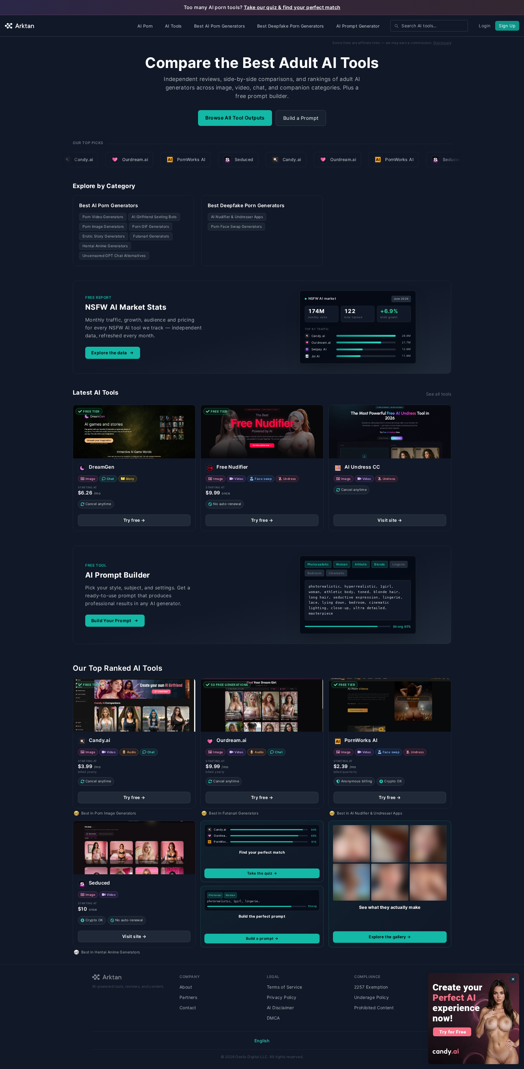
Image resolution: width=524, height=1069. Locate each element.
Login (484, 25)
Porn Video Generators (102, 216)
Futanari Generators (151, 236)
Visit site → (390, 520)
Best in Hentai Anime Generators (110, 952)
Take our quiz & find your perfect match (292, 7)
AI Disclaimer (280, 1007)
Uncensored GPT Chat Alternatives (114, 255)
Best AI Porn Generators (219, 26)
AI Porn (145, 26)
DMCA (273, 1017)
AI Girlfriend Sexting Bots (154, 216)
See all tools (438, 393)
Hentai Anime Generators (105, 246)
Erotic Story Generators (103, 236)
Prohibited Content (374, 1007)
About (186, 987)
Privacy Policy (282, 997)
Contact (188, 1007)
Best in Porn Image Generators (108, 813)
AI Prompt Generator (358, 26)
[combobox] (429, 26)
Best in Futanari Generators (233, 813)
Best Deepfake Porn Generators (290, 26)
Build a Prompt (301, 118)
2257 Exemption (371, 987)
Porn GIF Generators (150, 226)
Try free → (134, 520)
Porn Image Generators (103, 226)
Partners (188, 997)
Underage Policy (371, 997)
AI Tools (173, 26)
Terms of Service (284, 987)
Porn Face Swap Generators (236, 226)
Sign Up (507, 25)
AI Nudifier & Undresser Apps (237, 216)
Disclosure (442, 43)
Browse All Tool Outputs (235, 118)
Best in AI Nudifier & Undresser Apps (369, 813)
